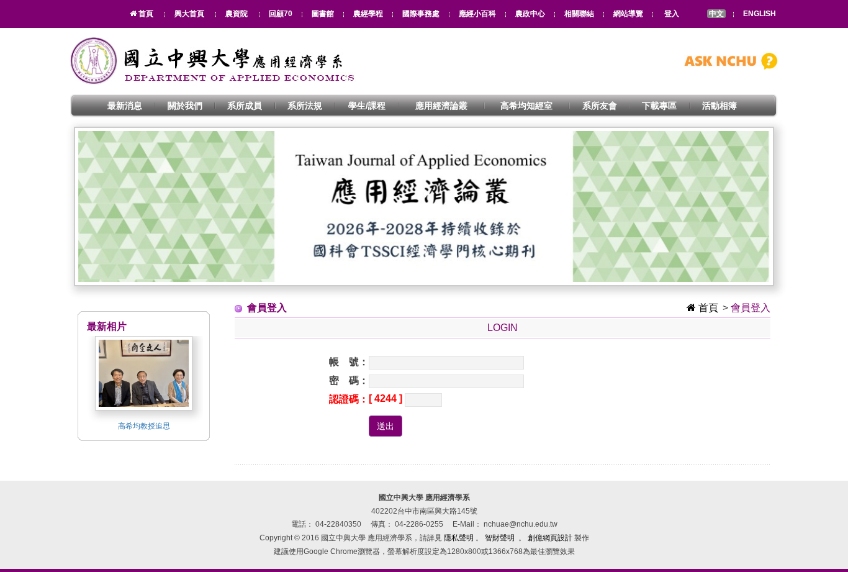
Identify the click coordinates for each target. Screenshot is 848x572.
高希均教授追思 (144, 426)
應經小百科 (477, 13)
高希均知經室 (526, 106)
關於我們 (185, 106)
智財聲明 (500, 537)
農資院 (236, 13)
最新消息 (124, 106)
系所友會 (599, 106)
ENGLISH (759, 13)
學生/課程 (367, 106)
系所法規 (304, 106)
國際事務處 (421, 13)
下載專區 (659, 106)
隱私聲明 (459, 537)
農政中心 (530, 13)
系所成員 (244, 106)
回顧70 (280, 13)
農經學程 (368, 13)
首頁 (707, 307)
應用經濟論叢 (441, 106)
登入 (671, 13)
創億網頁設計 (550, 537)
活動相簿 (719, 106)
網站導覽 (628, 13)
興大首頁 (189, 13)
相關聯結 (579, 13)
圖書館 (323, 13)
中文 (716, 13)
